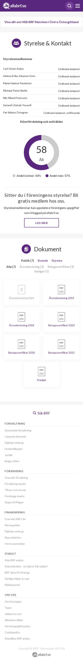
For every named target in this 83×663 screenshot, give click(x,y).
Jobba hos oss (13, 613)
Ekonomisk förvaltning (18, 430)
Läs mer (41, 223)
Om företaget (13, 601)
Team (8, 607)
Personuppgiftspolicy (17, 626)
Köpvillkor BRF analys (17, 638)
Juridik (8, 455)
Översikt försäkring (16, 477)
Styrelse (57, 260)
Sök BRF (43, 413)
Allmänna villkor (14, 620)
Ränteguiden (12, 525)
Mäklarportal (12, 584)
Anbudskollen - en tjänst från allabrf (26, 566)
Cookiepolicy (12, 632)
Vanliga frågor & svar (17, 578)
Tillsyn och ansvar (15, 490)
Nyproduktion (13, 537)
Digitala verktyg (14, 442)
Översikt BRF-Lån (15, 519)
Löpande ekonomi (15, 436)
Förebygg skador (15, 496)
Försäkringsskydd (15, 483)
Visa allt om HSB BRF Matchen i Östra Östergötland (41, 22)
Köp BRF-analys (14, 560)
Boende (43, 260)
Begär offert (12, 461)
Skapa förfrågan (14, 502)
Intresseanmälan (15, 543)
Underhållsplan (14, 448)
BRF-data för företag (17, 572)
